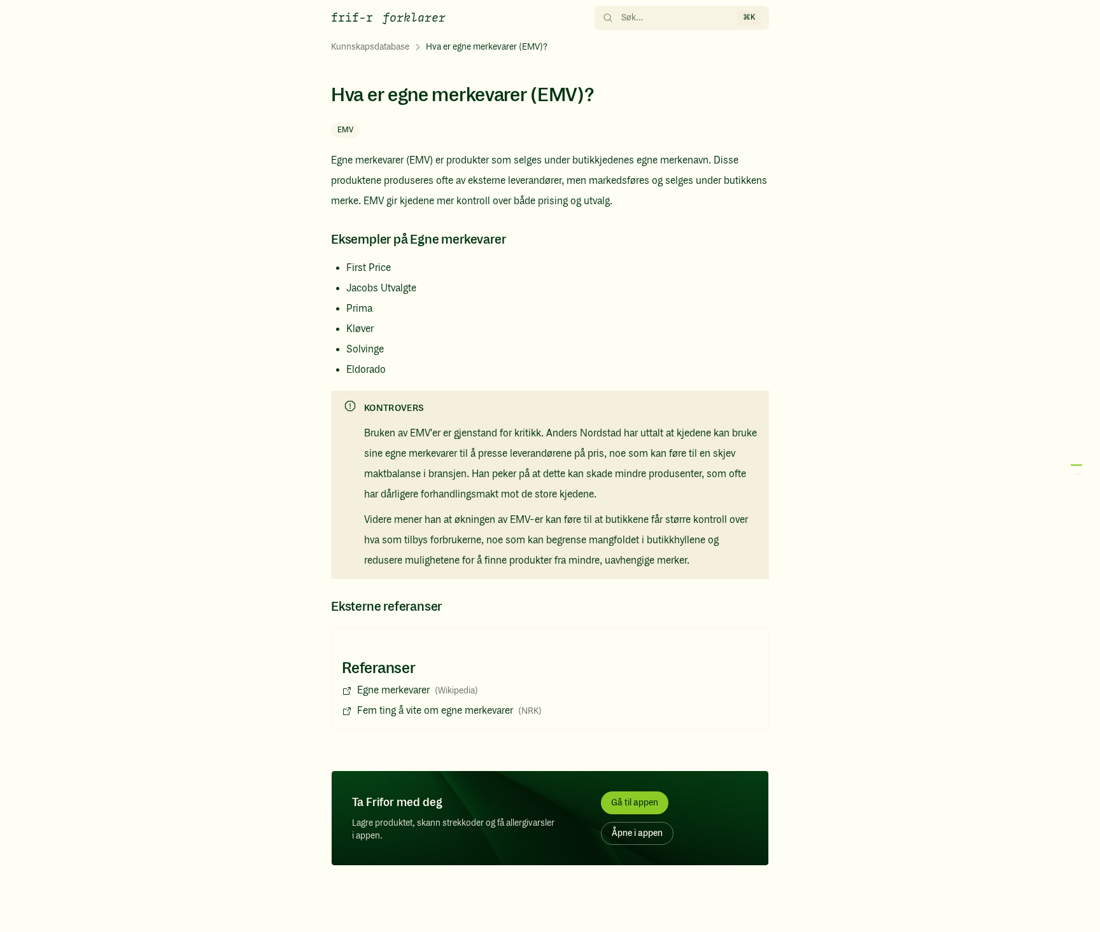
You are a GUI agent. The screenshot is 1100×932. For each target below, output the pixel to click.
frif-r (352, 18)
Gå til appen (634, 803)
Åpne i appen (637, 833)
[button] (1074, 469)
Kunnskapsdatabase (370, 47)
